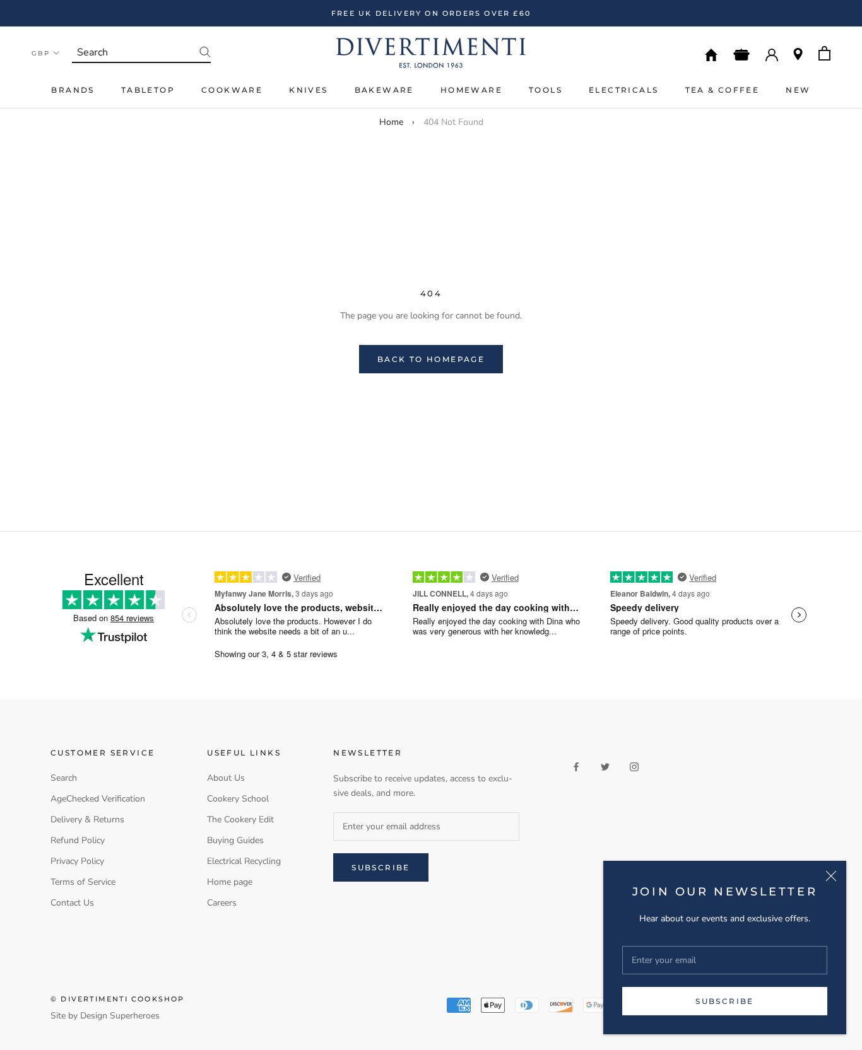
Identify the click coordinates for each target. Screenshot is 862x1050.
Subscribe (724, 1001)
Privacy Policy (77, 861)
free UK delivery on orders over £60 (431, 13)
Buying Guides (235, 840)
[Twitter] (605, 766)
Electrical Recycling (244, 861)
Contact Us (72, 903)
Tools (545, 90)
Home (391, 122)
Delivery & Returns (87, 819)
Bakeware (384, 90)
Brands (72, 90)
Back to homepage (431, 359)
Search (63, 778)
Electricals (623, 90)
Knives (308, 90)
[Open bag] (824, 53)
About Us (226, 778)
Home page (229, 882)
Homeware (471, 90)
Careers (222, 903)
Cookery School (238, 799)
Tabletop (148, 90)
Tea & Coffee (722, 90)
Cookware (232, 90)
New (798, 90)
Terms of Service (82, 882)
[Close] (831, 876)
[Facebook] (576, 766)
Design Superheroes (120, 1016)
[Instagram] (634, 766)
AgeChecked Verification (97, 799)
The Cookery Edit (240, 819)
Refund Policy (77, 840)
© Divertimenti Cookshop (117, 999)
